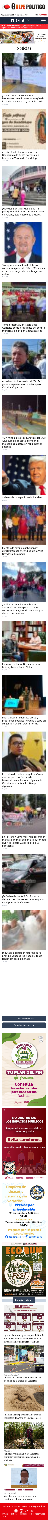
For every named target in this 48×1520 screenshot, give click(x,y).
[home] (24, 6)
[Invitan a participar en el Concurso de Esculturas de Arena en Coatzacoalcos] (24, 1398)
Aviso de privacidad (11, 1506)
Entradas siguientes (22, 1025)
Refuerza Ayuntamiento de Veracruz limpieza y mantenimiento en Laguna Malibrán (21, 27)
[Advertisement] (24, 988)
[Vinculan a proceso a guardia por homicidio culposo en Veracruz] (24, 1477)
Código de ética (38, 1506)
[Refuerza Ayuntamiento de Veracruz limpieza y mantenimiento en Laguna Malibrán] (24, 1435)
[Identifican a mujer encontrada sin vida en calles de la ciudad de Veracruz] (24, 1359)
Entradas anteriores (25, 1018)
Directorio (25, 1506)
